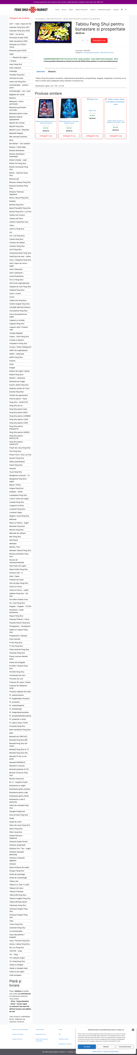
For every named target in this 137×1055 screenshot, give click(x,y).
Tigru (11, 921)
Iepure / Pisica (15, 485)
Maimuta (12, 519)
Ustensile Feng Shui (17, 928)
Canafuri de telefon (17, 243)
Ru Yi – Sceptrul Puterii (18, 782)
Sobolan (12, 864)
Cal (10, 232)
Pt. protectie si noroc (17, 719)
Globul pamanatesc (17, 462)
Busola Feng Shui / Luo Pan (20, 212)
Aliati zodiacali (15, 68)
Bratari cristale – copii (18, 160)
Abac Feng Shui (15, 64)
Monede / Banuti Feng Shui (20, 550)
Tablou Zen (13, 881)
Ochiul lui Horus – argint (18, 590)
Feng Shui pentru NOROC (19, 432)
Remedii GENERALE (17, 762)
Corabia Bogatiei (16, 333)
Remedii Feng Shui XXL (18, 753)
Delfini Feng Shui (16, 357)
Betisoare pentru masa (18, 113)
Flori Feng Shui (15, 451)
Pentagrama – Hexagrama (19, 626)
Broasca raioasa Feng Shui (20, 182)
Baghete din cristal (16, 95)
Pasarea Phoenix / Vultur (19, 619)
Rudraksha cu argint (17, 786)
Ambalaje (13, 71)
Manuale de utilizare (17, 533)
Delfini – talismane (16, 354)
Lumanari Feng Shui (17, 509)
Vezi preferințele (125, 1047)
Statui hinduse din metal (19, 867)
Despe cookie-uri (97, 1051)
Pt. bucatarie (14, 702)
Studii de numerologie (18, 878)
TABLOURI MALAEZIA (18, 902)
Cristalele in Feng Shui (18, 343)
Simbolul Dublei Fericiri (18, 842)
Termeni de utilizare (17, 1034)
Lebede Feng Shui (16, 502)
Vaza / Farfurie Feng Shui (19, 941)
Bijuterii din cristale (17, 123)
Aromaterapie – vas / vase (19, 91)
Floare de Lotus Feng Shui (19, 448)
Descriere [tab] (41, 72)
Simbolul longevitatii (17, 845)
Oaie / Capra (14, 576)
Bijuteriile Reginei (16, 133)
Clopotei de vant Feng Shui (20, 287)
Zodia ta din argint (16, 972)
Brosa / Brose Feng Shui (19, 198)
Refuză (106, 1047)
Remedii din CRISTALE (18, 737)
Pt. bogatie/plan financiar (19, 699)
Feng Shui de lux (16, 406)
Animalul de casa (16, 78)
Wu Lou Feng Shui (16, 948)
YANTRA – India (15, 951)
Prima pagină (40, 19)
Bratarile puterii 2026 (17, 51)
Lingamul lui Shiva (16, 506)
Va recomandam (16, 931)
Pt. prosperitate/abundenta (90, 52)
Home (57, 10)
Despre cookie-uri (17, 1039)
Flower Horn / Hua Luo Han (20, 455)
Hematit (12, 469)
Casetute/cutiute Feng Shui (20, 253)
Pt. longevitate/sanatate (19, 712)
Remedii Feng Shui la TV (19, 749)
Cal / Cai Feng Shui (17, 236)
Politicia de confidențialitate (20, 1029)
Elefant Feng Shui (16, 375)
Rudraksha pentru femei (19, 796)
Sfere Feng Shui (15, 832)
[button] (133, 1030)
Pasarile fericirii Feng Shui (19, 623)
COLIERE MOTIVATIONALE (20, 307)
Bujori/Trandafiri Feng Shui (20, 208)
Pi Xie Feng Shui (15, 643)
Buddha (12, 201)
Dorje (11, 364)
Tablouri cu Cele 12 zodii (19, 885)
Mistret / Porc (14, 547)
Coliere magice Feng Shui (19, 304)
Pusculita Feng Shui (17, 726)
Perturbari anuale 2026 (18, 38)
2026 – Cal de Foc (16, 34)
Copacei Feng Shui (16, 324)
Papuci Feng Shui (16, 616)
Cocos (11, 297)
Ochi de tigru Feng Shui (18, 583)
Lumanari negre (15, 512)
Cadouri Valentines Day (18, 222)
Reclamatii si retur (41, 1034)
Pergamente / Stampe (18, 636)
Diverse (12, 361)
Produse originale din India (20, 692)
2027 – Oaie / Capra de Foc (20, 24)
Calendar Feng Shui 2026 (19, 31)
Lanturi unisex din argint (19, 499)
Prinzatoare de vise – (17, 675)
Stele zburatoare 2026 (18, 41)
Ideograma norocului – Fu (19, 475)
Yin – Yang (13, 954)
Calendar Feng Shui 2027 (19, 27)
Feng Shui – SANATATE (18, 402)
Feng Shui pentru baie (18, 409)
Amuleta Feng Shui (16, 75)
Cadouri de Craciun (17, 215)
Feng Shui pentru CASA (18, 419)
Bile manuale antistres (18, 137)
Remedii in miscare (17, 766)
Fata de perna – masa (18, 399)
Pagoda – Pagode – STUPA (20, 606)
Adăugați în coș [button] (46, 136)
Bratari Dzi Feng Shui (17, 163)
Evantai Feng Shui (16, 392)
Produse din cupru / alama (20, 682)
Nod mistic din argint (17, 566)
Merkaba (12, 544)
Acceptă (87, 1047)
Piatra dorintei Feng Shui (19, 650)
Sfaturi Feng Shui (82, 10)
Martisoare (13, 540)
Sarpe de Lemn (15, 822)
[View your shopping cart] (122, 10)
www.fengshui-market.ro (57, 1052)
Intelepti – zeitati (16, 492)
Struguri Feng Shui (16, 871)
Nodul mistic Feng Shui (18, 569)
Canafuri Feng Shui (17, 246)
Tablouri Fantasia (16, 892)
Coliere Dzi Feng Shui (17, 300)
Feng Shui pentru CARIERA (20, 416)
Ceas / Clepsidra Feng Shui (20, 260)
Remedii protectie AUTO (19, 769)
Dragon (12, 368)
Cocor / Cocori (15, 294)
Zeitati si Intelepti (16, 965)
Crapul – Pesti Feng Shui (19, 337)
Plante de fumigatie (17, 662)
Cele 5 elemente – (16, 273)
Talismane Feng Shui (17, 905)
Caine (11, 225)
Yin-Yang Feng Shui (17, 961)
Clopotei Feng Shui (16, 290)
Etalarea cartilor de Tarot (19, 388)
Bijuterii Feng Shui (16, 126)
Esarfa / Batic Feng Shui (19, 385)
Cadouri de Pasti (16, 219)
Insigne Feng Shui (16, 488)
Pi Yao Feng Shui (16, 646)
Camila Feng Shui (16, 239)
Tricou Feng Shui (16, 924)
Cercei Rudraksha (16, 276)
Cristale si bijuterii (16, 340)
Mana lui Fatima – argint (19, 523)
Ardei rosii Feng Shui (17, 82)
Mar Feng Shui (15, 537)
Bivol (11, 140)
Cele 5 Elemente (15, 269)
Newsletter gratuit (104, 10)
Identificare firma (63, 1039)
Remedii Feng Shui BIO (18, 740)
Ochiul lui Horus (15, 587)
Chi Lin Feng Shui (16, 280)
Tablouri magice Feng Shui (20, 898)
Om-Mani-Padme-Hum (18, 599)
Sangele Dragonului (17, 811)
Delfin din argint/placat (18, 350)
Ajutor (71, 10)
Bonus (64, 10)
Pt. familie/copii (15, 709)
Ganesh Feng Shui (16, 458)
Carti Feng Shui (15, 250)
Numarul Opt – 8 (15, 573)
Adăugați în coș (99, 40)
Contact (116, 10)
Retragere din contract (65, 1044)
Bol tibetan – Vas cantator (19, 144)
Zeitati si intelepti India (18, 968)
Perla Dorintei (14, 639)
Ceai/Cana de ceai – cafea (20, 256)
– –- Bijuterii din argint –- (19, 57)
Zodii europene (15, 975)
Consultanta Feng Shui (18, 311)
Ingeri (11, 54)
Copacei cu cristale (17, 320)
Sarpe (11, 818)
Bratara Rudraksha (16, 150)
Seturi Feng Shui (15, 829)
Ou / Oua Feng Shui (17, 603)
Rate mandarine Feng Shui (20, 730)
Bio (60, 1034)
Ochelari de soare (16, 580)
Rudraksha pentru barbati (19, 789)
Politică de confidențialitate (110, 1051)
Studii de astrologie (17, 874)
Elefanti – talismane (17, 378)
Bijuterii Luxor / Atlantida (19, 130)
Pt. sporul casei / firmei (18, 723)
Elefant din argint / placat (19, 371)
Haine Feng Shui (15, 465)
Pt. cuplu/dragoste (16, 705)
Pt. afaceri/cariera (16, 695)
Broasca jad (14, 179)
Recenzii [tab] (52, 72)
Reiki (11, 733)
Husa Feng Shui (15, 472)
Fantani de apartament (18, 395)
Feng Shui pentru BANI (18, 412)
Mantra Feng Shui (16, 530)
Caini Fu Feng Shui (16, 229)
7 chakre (12, 61)
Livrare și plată (40, 1029)
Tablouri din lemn (16, 888)
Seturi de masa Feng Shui (19, 825)
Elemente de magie (17, 381)
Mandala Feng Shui (17, 526)
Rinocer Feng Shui (16, 779)
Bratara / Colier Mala (17, 147)
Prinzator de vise (16, 679)
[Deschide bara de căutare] (126, 10)
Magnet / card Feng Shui (19, 516)
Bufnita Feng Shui (16, 205)
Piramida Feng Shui (17, 653)
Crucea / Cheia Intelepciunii (20, 347)
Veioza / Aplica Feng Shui (19, 944)
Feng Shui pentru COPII (18, 423)
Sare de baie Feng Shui (18, 815)
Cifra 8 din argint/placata (19, 283)
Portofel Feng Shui (16, 672)
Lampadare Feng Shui (18, 495)
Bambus (12, 98)
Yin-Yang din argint (17, 958)
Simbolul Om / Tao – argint (20, 849)
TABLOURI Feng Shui (53, 19)
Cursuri (92, 10)
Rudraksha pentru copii (18, 792)
